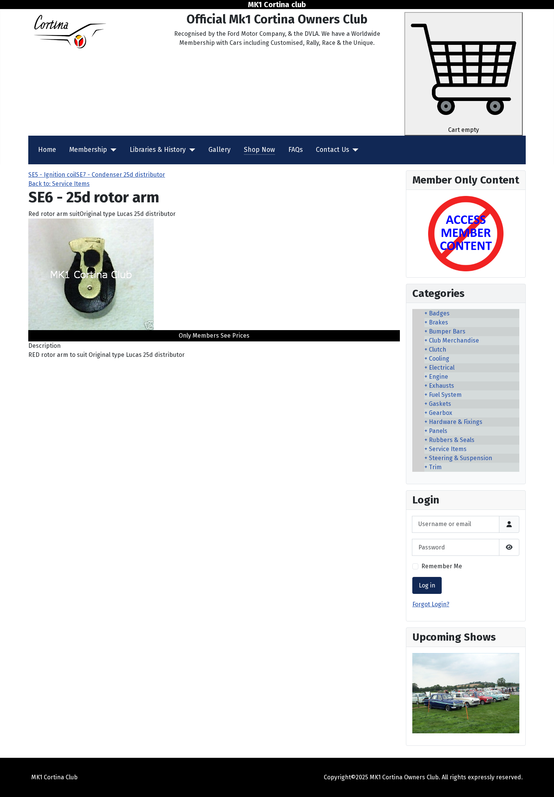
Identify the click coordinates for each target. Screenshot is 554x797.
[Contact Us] (353, 150)
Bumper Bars (447, 331)
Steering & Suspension (460, 458)
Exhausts (441, 385)
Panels (438, 430)
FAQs (295, 150)
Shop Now (259, 150)
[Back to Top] (541, 783)
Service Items (448, 449)
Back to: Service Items (59, 183)
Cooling (439, 358)
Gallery (219, 150)
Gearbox (440, 412)
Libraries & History (158, 150)
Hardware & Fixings (455, 421)
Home (47, 150)
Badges (439, 313)
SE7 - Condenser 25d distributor (120, 174)
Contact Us (332, 150)
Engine (438, 376)
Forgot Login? (430, 604)
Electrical (442, 367)
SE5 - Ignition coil (52, 174)
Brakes (438, 322)
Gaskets (440, 403)
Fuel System (445, 394)
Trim (435, 467)
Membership (88, 150)
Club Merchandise (454, 340)
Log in (427, 585)
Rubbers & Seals (451, 440)
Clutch (437, 349)
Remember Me (441, 566)
